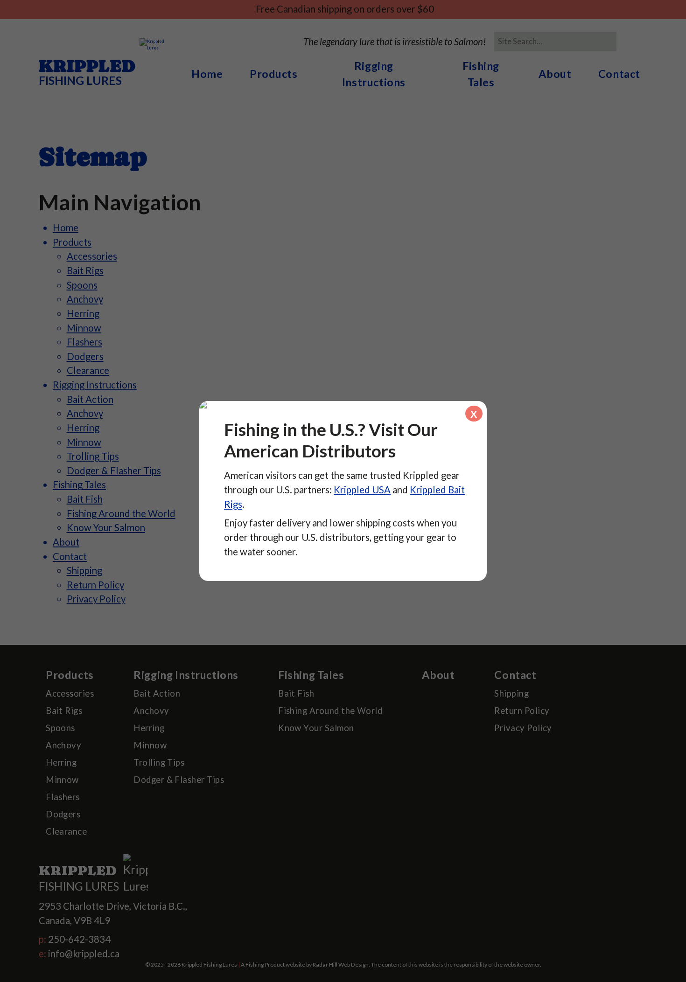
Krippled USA (362, 489)
